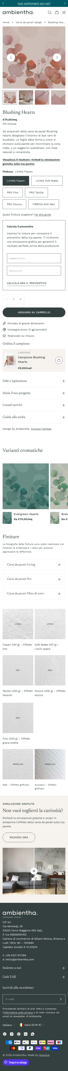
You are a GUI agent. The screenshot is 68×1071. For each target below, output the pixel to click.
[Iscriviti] (60, 999)
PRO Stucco (14, 204)
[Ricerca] (49, 12)
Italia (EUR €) (32, 1024)
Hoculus (44, 1055)
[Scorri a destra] (57, 57)
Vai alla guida (42, 214)
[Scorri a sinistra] (11, 57)
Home (6, 22)
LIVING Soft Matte (47, 180)
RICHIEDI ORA (19, 837)
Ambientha (19, 1055)
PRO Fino (12, 192)
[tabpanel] (34, 493)
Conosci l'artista (41, 428)
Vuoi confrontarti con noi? (34, 3)
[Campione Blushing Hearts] (10, 360)
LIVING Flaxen (16, 180)
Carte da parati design (29, 22)
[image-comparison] (34, 871)
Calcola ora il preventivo (26, 283)
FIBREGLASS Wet (44, 204)
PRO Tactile (36, 192)
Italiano (7, 1025)
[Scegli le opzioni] (59, 360)
